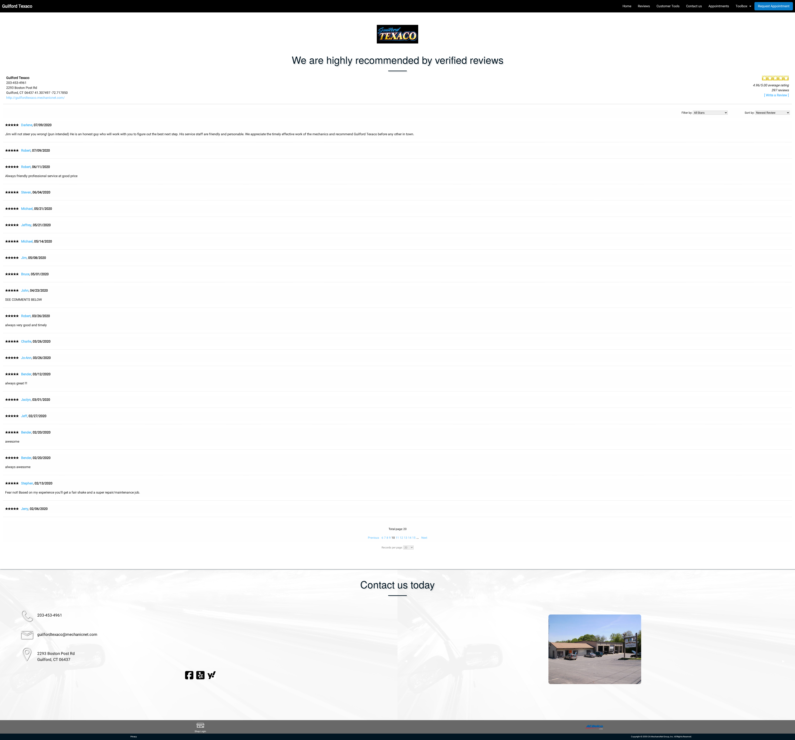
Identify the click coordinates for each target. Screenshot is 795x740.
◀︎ (406, 661)
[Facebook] (189, 675)
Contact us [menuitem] (694, 6)
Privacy (133, 736)
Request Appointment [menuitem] (773, 6)
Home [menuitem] (627, 6)
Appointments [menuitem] (718, 6)
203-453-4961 (49, 615)
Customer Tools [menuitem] (667, 6)
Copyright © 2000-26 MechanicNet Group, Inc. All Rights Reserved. (661, 736)
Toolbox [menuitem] (741, 6)
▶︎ (783, 661)
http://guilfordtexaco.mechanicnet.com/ (35, 98)
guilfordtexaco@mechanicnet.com (67, 634)
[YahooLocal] (211, 675)
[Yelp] (200, 675)
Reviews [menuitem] (644, 6)
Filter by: (687, 112)
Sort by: (750, 112)
